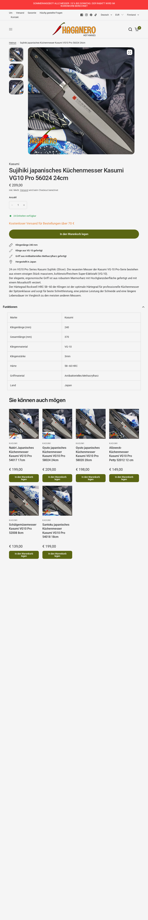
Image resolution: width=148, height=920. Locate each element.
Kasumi (14, 164)
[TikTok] (95, 15)
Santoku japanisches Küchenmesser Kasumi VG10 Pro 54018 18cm (55, 531)
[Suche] (130, 29)
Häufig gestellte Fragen (51, 13)
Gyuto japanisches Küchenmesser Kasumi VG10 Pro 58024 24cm (54, 454)
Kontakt (15, 17)
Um (10, 13)
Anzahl (13, 197)
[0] (136, 29)
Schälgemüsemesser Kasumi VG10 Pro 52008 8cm (22, 529)
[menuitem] (11, 13)
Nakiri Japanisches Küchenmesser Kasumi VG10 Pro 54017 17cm (21, 454)
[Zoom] (129, 52)
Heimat (12, 43)
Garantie (32, 13)
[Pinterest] (91, 15)
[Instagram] (86, 15)
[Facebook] (81, 15)
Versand (20, 13)
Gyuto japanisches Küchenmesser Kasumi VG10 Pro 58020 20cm (88, 454)
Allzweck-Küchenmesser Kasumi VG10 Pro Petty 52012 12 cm (121, 454)
